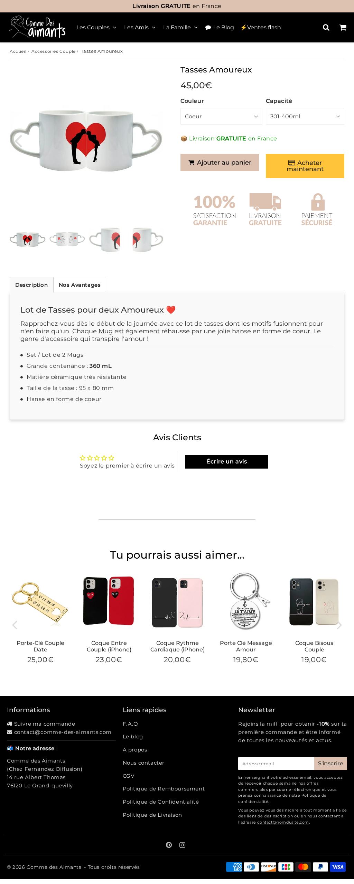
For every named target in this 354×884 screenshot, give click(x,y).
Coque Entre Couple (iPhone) (109, 646)
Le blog (133, 736)
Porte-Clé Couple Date (40, 646)
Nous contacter (144, 762)
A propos (135, 749)
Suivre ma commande (44, 723)
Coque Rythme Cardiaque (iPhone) (177, 646)
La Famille (177, 27)
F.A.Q (130, 723)
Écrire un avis (226, 461)
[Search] (326, 27)
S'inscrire (330, 763)
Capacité (279, 101)
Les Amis (136, 27)
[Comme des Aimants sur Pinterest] (169, 845)
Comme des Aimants (54, 867)
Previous (18, 139)
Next (155, 139)
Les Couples (93, 27)
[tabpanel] (27, 239)
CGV (128, 776)
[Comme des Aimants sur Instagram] (182, 845)
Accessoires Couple (53, 51)
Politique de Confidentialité (161, 801)
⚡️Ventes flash (260, 27)
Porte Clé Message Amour (246, 646)
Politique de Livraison (152, 815)
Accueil (18, 51)
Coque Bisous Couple (314, 646)
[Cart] (342, 27)
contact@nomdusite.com (283, 822)
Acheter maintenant (305, 166)
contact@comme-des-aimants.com (63, 732)
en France (177, 6)
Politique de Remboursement (164, 788)
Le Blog (223, 27)
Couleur (192, 101)
